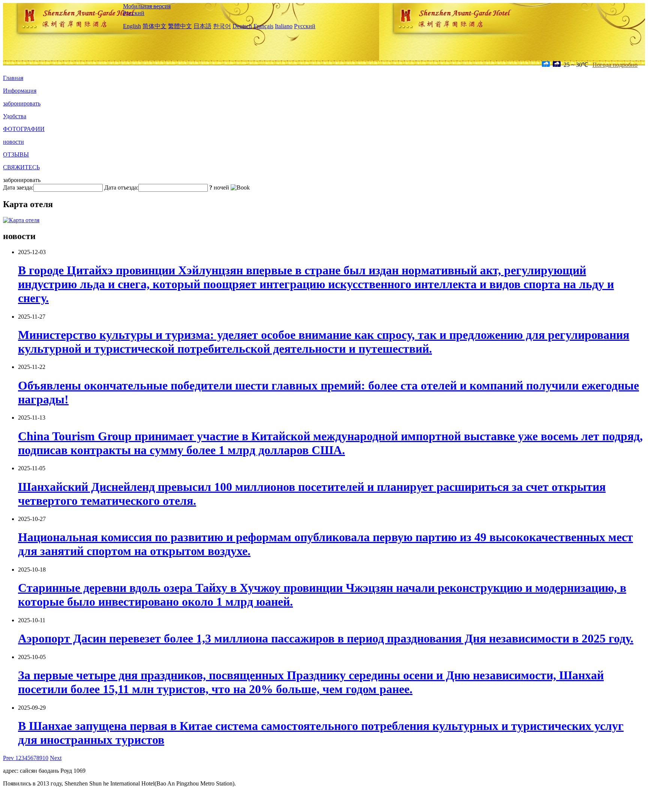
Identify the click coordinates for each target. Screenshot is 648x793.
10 (45, 758)
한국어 (222, 26)
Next (56, 758)
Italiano (283, 26)
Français (263, 26)
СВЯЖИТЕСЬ (21, 167)
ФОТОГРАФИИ (24, 129)
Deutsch (242, 26)
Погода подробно (615, 65)
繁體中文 (180, 26)
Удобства (14, 116)
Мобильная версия (147, 6)
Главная (13, 78)
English (132, 26)
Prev (9, 758)
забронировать (21, 103)
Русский (133, 13)
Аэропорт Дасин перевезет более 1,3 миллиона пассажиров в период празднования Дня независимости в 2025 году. (325, 638)
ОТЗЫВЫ (16, 154)
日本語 (203, 26)
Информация (19, 90)
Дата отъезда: (121, 187)
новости (13, 141)
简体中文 (154, 26)
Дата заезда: (18, 187)
